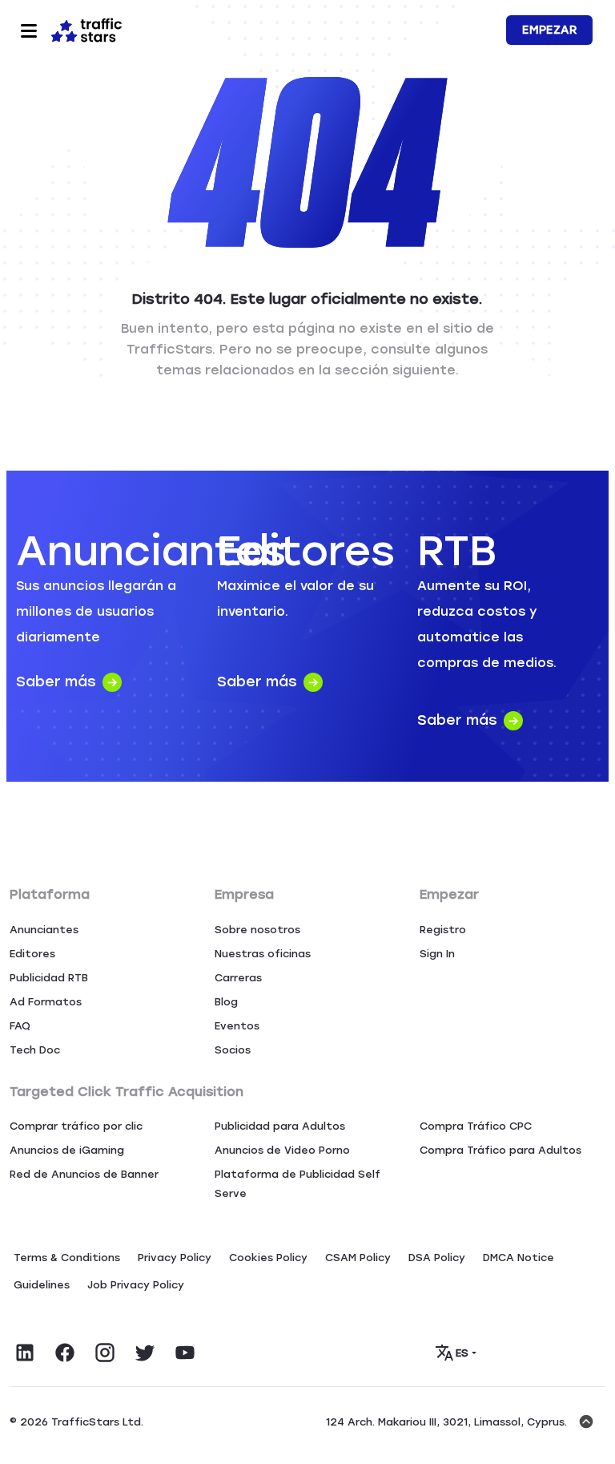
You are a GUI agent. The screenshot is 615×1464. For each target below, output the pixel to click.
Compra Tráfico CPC (476, 1126)
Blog (226, 1002)
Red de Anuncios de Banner (84, 1174)
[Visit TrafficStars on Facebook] (65, 1352)
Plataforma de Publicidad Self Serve (297, 1183)
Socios (233, 1050)
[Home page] (86, 28)
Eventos (237, 1026)
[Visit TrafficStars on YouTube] (185, 1352)
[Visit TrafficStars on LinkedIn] (25, 1352)
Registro (443, 930)
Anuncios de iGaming (67, 1150)
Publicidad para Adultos (280, 1126)
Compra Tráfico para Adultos (500, 1150)
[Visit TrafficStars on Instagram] (105, 1352)
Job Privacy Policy (135, 1285)
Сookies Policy (268, 1258)
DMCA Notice (518, 1258)
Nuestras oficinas (263, 954)
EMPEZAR (549, 30)
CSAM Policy (358, 1258)
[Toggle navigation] (29, 30)
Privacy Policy (174, 1258)
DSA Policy (436, 1258)
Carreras (238, 978)
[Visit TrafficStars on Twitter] (145, 1352)
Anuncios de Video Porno (282, 1150)
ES (462, 1353)
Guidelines (42, 1285)
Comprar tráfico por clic (76, 1126)
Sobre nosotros (257, 930)
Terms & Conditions (67, 1258)
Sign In (437, 954)
